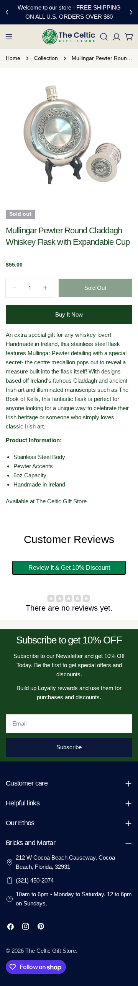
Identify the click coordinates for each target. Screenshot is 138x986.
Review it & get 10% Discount (69, 567)
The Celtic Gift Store (50, 950)
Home (13, 58)
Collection (46, 58)
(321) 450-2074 (35, 880)
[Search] (104, 36)
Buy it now (69, 314)
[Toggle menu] (8, 36)
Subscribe (69, 747)
